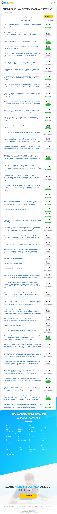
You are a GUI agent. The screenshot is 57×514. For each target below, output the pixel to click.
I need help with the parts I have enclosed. (15, 209)
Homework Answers (9, 506)
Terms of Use (33, 508)
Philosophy (43, 433)
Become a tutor (33, 506)
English (19, 431)
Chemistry (8, 451)
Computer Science (10, 454)
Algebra (7, 429)
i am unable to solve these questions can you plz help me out (20, 330)
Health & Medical (32, 427)
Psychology (43, 442)
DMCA (24, 508)
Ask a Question (28, 496)
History (30, 429)
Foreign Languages (22, 440)
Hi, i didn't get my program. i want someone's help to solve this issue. (22, 244)
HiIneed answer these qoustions (12, 325)
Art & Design (8, 434)
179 (18, 414)
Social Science (44, 449)
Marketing (31, 451)
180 (22, 414)
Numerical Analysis (45, 427)
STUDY (9, 3)
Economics (20, 427)
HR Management (32, 431)
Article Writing (9, 436)
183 (32, 414)
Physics (42, 434)
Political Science (44, 436)
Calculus (8, 449)
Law (30, 442)
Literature (31, 443)
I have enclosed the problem (11, 196)
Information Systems (33, 436)
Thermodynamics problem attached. (13, 263)
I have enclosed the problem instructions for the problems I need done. (22, 132)
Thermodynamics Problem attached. (13, 268)
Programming (43, 440)
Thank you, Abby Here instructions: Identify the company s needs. (21, 41)
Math (30, 452)
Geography (20, 445)
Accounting (8, 427)
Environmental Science (22, 433)
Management (32, 449)
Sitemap (42, 508)
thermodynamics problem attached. (13, 258)
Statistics (43, 451)
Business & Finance (10, 443)
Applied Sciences (9, 431)
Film (18, 438)
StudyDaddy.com (32, 510)
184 (36, 414)
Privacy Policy (16, 508)
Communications (9, 452)
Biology (7, 442)
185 (39, 414)
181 (25, 414)
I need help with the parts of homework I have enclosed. (18, 215)
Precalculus (43, 438)
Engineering (20, 429)
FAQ (42, 506)
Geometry (20, 449)
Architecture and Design (11, 433)
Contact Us (49, 506)
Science (42, 447)
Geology (19, 447)
